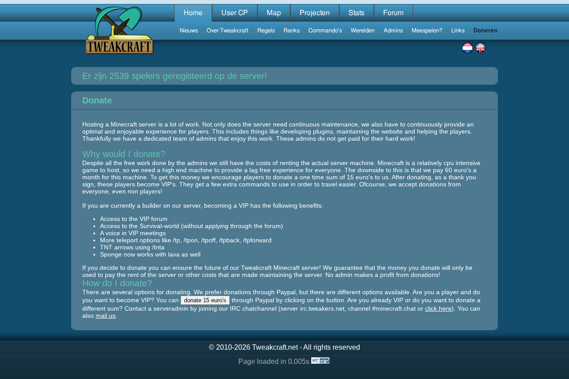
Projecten (315, 12)
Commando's (325, 31)
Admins (393, 31)
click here (438, 308)
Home (193, 12)
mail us (106, 315)
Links (458, 31)
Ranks (292, 31)
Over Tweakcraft (227, 31)
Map (274, 12)
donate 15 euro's (205, 300)
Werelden (363, 31)
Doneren (485, 31)
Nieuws (189, 31)
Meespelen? (427, 31)
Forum (393, 12)
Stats (357, 12)
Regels (266, 31)
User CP (234, 12)
